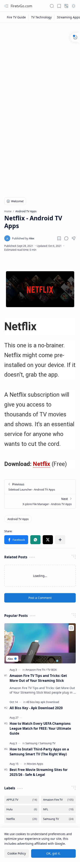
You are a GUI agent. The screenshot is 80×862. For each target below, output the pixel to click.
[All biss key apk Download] (42, 702)
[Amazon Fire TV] (36, 670)
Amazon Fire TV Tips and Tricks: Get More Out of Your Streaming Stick (38, 678)
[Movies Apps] (35, 764)
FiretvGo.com (21, 6)
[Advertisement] (40, 67)
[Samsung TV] (47, 743)
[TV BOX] (52, 670)
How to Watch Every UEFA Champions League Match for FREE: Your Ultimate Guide (40, 728)
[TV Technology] (41, 17)
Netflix (41, 464)
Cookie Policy (16, 853)
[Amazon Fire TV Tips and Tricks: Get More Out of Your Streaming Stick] (40, 643)
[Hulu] (21, 809)
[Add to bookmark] (71, 628)
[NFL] (58, 809)
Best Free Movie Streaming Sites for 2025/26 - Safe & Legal (39, 772)
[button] (6, 6)
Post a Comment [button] (40, 598)
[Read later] (59, 238)
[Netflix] (21, 819)
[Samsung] (32, 743)
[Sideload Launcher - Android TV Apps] (40, 487)
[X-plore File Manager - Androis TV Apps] (40, 501)
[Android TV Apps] (18, 519)
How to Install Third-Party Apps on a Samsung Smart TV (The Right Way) (39, 751)
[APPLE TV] (21, 800)
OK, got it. (53, 853)
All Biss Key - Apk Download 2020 (36, 708)
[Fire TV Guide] (16, 17)
